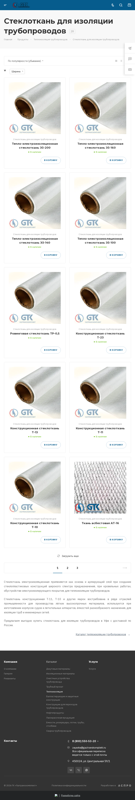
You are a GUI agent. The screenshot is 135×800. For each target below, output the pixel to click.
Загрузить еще (70, 556)
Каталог (51, 661)
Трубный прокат (54, 686)
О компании (10, 668)
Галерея (8, 673)
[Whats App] (86, 770)
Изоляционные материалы (60, 673)
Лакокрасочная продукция (60, 717)
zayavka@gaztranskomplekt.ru (89, 747)
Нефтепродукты (55, 712)
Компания (10, 661)
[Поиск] (120, 5)
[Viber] (78, 770)
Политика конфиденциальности (69, 785)
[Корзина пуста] (129, 5)
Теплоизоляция (54, 691)
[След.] (123, 568)
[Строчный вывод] (121, 60)
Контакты (10, 740)
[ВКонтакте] (71, 770)
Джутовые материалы (58, 668)
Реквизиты (10, 678)
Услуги (93, 661)
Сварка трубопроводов (58, 730)
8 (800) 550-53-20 (84, 741)
